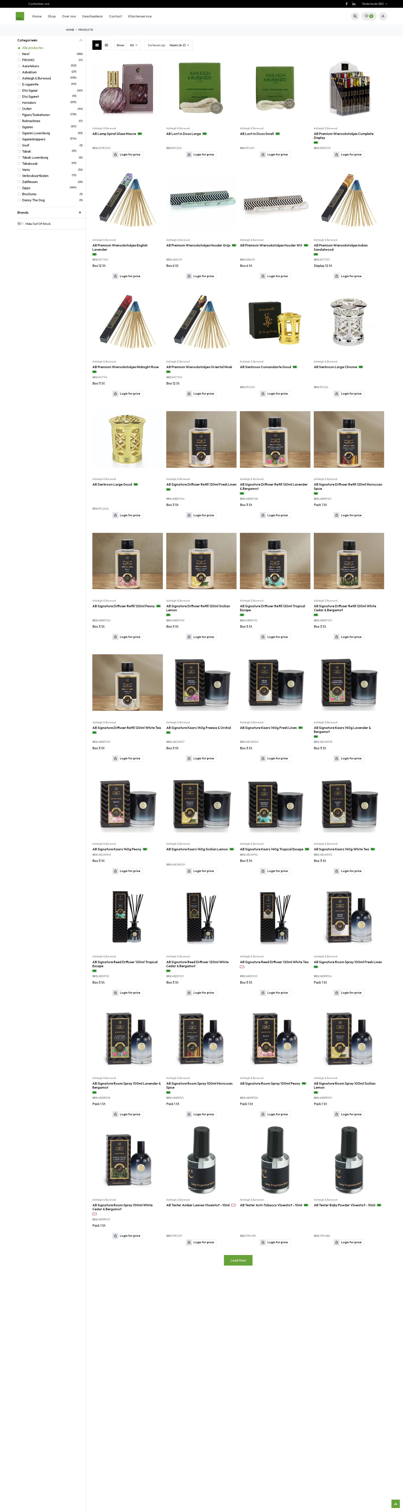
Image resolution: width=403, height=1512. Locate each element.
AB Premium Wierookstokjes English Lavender (120, 247)
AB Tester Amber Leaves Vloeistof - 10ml (198, 1205)
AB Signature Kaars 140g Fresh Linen (268, 728)
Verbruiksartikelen (35, 176)
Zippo (26, 188)
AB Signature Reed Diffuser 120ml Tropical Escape (125, 964)
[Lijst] (106, 45)
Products (86, 29)
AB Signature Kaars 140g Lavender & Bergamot (342, 730)
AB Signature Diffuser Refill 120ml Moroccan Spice (348, 486)
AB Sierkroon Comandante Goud (265, 367)
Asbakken (29, 72)
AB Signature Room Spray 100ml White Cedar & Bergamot (122, 1207)
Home (70, 29)
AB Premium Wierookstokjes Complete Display (343, 136)
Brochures (29, 194)
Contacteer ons (39, 4)
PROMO (28, 60)
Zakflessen (30, 182)
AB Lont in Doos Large (183, 134)
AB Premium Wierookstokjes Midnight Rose (125, 367)
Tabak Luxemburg (35, 157)
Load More (238, 1260)
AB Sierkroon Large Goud (112, 484)
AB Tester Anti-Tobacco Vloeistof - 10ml (271, 1205)
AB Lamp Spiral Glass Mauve (114, 134)
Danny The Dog (33, 200)
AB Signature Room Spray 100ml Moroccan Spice (199, 1085)
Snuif (25, 145)
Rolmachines (31, 121)
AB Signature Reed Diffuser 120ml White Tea (274, 962)
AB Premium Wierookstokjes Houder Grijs (198, 245)
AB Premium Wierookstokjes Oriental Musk (199, 367)
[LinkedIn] (354, 3)
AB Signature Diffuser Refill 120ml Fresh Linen (201, 484)
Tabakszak (30, 163)
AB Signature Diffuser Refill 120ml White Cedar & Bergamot (345, 608)
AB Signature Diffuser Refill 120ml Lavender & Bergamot (274, 486)
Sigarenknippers (33, 139)
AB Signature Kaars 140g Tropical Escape (271, 849)
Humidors (29, 102)
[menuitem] (37, 16)
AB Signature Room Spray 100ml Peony (270, 1083)
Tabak (26, 151)
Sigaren (27, 127)
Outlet (26, 109)
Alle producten (32, 48)
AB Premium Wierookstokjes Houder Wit (271, 245)
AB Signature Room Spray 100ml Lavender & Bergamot (126, 1085)
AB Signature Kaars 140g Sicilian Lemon (197, 849)
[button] (355, 16)
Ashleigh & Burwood (36, 78)
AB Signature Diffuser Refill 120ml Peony (123, 606)
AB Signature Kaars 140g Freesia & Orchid (198, 728)
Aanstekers (30, 66)
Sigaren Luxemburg (36, 133)
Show (120, 45)
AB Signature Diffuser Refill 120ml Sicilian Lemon (198, 608)
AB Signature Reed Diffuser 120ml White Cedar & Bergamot (197, 964)
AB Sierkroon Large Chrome (335, 367)
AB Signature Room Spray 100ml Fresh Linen (348, 962)
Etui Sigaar (30, 90)
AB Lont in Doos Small (257, 134)
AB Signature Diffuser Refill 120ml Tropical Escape (272, 608)
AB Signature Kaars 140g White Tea (341, 849)
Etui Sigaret (30, 96)
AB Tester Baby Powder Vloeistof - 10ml (344, 1205)
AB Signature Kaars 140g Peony (116, 849)
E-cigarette (30, 84)
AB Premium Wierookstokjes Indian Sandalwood (341, 247)
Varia (26, 169)
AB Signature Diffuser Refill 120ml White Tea (126, 728)
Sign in (383, 16)
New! (25, 54)
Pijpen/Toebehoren (36, 115)
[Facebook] (346, 3)
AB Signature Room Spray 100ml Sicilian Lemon (345, 1085)
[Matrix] (97, 45)
